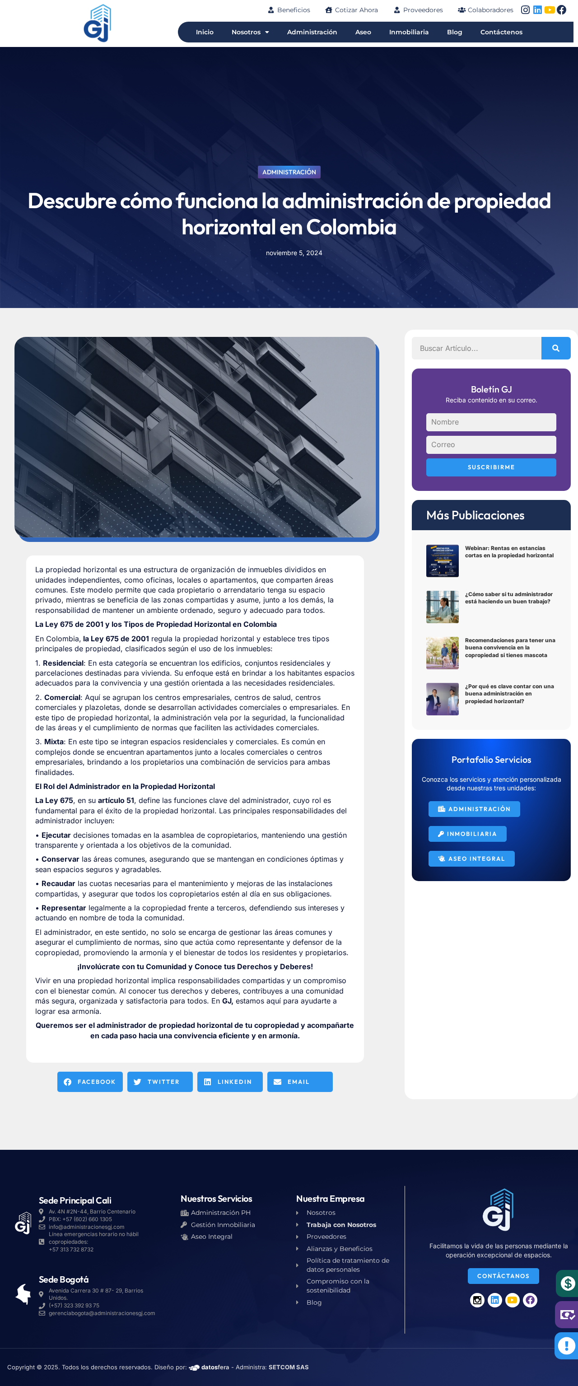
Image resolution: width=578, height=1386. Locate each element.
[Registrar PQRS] (567, 1346)
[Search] (556, 348)
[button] (90, 1082)
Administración (312, 32)
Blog (454, 32)
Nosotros (246, 32)
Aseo (363, 32)
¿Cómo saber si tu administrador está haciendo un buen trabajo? (509, 598)
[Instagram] (525, 10)
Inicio (205, 32)
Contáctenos (501, 32)
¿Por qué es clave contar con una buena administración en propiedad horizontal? (509, 694)
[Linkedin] (537, 10)
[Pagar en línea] (568, 1283)
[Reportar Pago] (567, 1315)
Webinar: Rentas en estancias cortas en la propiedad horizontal (509, 552)
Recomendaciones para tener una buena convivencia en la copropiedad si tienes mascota (510, 648)
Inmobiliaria (409, 32)
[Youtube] (550, 10)
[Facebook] (562, 10)
